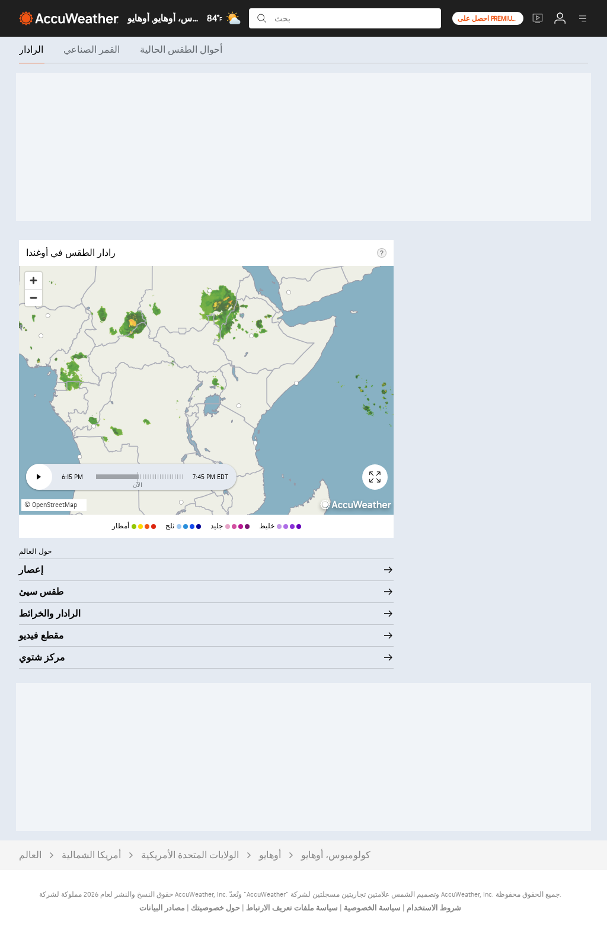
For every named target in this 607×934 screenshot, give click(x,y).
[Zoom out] (33, 297)
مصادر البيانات (162, 908)
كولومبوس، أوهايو (335, 855)
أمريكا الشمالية (91, 855)
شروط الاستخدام (433, 908)
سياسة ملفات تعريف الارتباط (291, 908)
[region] (206, 390)
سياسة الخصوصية (371, 908)
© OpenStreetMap (50, 504)
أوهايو (270, 855)
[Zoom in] (33, 280)
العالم (30, 855)
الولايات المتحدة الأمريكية (190, 855)
